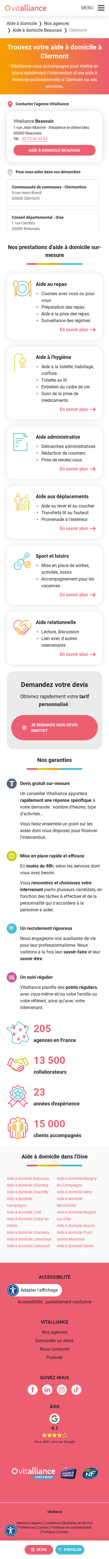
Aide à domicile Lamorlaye (29, 1239)
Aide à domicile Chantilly (27, 1192)
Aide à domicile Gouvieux (28, 1232)
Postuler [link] (54, 1357)
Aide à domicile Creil (24, 1212)
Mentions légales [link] (29, 1523)
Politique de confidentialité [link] (71, 1528)
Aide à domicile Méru (74, 1192)
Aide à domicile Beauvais (28, 1178)
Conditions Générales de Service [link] (68, 1523)
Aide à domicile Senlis (75, 1246)
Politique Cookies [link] (55, 1532)
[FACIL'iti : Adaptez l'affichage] (10, 1530)
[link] (54, 727)
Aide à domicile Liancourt (28, 1246)
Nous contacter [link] (55, 1349)
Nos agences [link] (54, 1332)
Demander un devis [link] (54, 1340)
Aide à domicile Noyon (76, 1225)
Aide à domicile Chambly (28, 1185)
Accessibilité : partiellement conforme (54, 1302)
